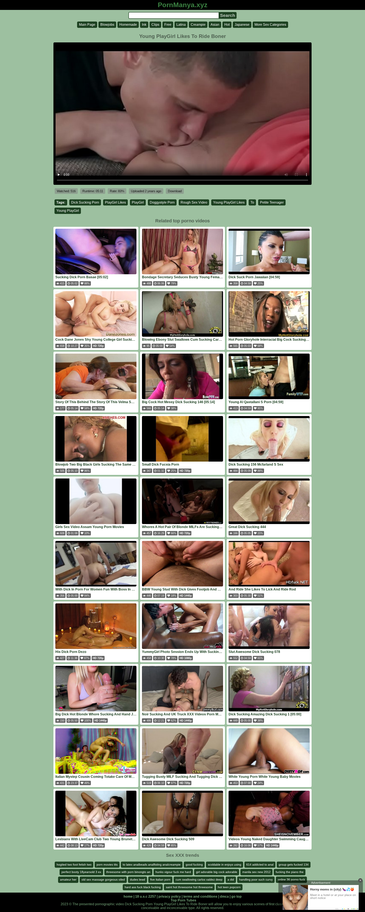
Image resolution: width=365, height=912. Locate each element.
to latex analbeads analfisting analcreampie (152, 864)
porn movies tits (107, 864)
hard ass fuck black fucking (143, 887)
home (128, 896)
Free (167, 24)
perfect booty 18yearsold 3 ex (81, 872)
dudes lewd (137, 879)
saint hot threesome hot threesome (189, 887)
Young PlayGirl (67, 210)
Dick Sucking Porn (85, 202)
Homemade (128, 24)
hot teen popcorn (229, 887)
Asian (215, 24)
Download (175, 191)
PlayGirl (138, 202)
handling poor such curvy (256, 879)
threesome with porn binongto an (128, 872)
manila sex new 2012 (256, 872)
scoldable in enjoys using (224, 864)
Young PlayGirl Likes (229, 202)
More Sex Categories (270, 24)
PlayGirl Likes (115, 202)
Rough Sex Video (194, 202)
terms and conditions (200, 896)
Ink (144, 24)
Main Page (87, 24)
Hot (227, 24)
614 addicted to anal (260, 864)
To (252, 202)
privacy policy (169, 896)
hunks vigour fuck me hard (173, 872)
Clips (155, 24)
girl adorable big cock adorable (216, 872)
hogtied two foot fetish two (74, 864)
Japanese (242, 24)
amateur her (68, 879)
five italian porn (160, 879)
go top (236, 896)
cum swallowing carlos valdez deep (199, 879)
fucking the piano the (290, 872)
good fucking (194, 864)
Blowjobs (107, 24)
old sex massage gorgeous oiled (103, 879)
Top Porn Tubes (183, 900)
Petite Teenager (272, 202)
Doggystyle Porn (162, 202)
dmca (224, 896)
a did (230, 879)
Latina (181, 24)
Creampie (198, 24)
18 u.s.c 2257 (145, 896)
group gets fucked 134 (294, 864)
